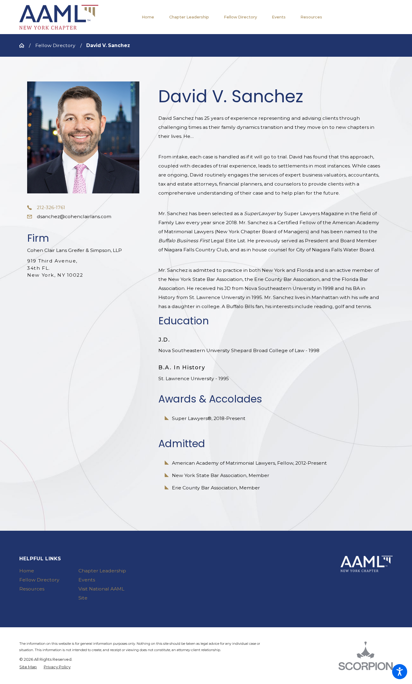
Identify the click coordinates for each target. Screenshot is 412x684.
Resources (31, 589)
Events (86, 580)
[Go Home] (24, 45)
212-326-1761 (51, 207)
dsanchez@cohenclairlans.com (74, 216)
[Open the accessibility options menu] (399, 671)
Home (26, 571)
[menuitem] (152, 17)
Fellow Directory (55, 45)
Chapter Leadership (102, 571)
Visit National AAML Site (101, 593)
